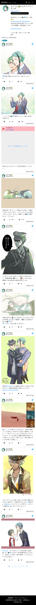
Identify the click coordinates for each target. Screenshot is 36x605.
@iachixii (8, 386)
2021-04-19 (30, 445)
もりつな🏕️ (9, 43)
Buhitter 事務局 (10, 129)
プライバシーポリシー (21, 598)
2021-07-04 (30, 395)
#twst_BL (5, 550)
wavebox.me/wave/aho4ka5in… (21, 21)
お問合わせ (26, 600)
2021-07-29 (30, 329)
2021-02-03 (30, 562)
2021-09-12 (30, 83)
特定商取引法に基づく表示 (14, 600)
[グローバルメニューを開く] (32, 2)
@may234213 (15, 11)
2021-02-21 (30, 511)
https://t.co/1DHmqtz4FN (10, 390)
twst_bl (5, 40)
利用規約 (10, 598)
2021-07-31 (30, 285)
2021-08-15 (30, 221)
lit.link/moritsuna (16, 29)
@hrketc (7, 504)
